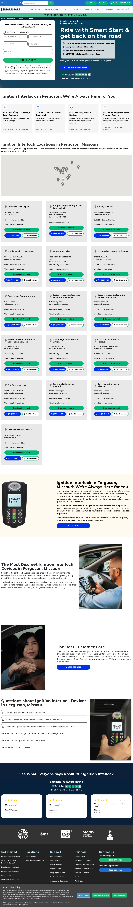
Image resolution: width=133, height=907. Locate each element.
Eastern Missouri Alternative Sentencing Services (66, 296)
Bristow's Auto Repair (18, 207)
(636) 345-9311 (58, 414)
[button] (71, 163)
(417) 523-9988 (103, 325)
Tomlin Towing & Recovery (21, 251)
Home (2, 18)
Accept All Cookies (119, 895)
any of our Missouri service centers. (87, 520)
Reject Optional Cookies (101, 895)
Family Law (79, 881)
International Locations (35, 860)
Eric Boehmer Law (17, 385)
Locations (11, 18)
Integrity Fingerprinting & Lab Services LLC (67, 206)
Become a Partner (82, 873)
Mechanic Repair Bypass (84, 864)
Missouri (20, 18)
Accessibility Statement (59, 881)
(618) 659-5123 (13, 458)
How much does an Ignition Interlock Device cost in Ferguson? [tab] (34, 733)
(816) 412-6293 (58, 280)
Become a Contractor (83, 860)
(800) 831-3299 (125, 3)
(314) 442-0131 (13, 280)
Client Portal (91, 3)
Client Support (56, 856)
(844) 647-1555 (58, 233)
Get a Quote (6, 875)
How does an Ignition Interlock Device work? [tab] (25, 740)
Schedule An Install (22, 230)
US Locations (31, 856)
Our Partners (80, 877)
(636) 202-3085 (59, 369)
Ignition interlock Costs (15, 130)
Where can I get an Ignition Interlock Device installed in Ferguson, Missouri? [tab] (40, 727)
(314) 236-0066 (103, 235)
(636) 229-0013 (103, 369)
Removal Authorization (84, 869)
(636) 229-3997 (14, 325)
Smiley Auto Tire (105, 207)
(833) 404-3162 (14, 235)
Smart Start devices (79, 130)
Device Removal (56, 864)
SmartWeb (103, 3)
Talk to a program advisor (112, 128)
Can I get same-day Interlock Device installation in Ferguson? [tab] (33, 720)
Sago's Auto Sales (61, 251)
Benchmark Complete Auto (21, 296)
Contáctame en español (18, 32)
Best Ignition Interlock (10, 867)
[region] (66, 895)
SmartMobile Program (10, 879)
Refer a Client (80, 856)
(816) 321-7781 (58, 325)
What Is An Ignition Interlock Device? (8, 861)
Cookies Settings (83, 895)
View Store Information (13, 225)
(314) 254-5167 (103, 280)
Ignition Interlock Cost (10, 871)
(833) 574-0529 (115, 860)
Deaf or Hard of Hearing (59, 877)
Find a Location (44, 130)
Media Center (55, 869)
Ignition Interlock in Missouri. (70, 501)
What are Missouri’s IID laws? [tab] (19, 747)
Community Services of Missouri (108, 340)
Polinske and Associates (20, 430)
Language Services (57, 873)
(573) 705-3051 (13, 369)
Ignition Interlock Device (68, 494)
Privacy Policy (23, 905)
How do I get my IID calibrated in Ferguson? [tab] (25, 713)
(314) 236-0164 (13, 414)
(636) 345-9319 (103, 414)
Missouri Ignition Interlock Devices (65, 340)
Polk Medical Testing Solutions (112, 251)
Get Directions (31, 235)
